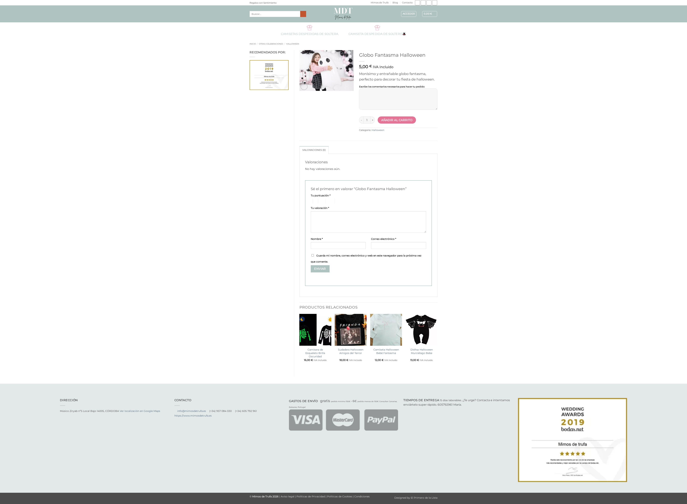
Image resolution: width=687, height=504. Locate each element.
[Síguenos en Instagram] (423, 2)
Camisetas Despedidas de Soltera (309, 27)
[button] (408, 14)
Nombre (317, 239)
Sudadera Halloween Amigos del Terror (350, 351)
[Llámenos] (434, 2)
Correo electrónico (383, 239)
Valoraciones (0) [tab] (314, 150)
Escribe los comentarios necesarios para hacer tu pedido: (392, 86)
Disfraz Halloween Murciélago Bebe (421, 351)
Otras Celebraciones (271, 44)
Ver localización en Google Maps (140, 411)
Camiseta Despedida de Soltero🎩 (377, 27)
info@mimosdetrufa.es (191, 411)
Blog (395, 2)
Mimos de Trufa (380, 2)
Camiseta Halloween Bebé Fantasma (386, 351)
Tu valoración (320, 208)
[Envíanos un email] (429, 2)
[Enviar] (303, 14)
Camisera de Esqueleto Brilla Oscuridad (315, 353)
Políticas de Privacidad (310, 496)
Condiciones (362, 496)
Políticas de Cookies (339, 496)
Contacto (407, 2)
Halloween (292, 44)
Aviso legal (288, 496)
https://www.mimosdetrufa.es (193, 415)
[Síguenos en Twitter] (70, 415)
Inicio (253, 44)
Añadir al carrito (396, 120)
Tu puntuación (320, 195)
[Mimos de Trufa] (343, 14)
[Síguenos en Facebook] (417, 2)
